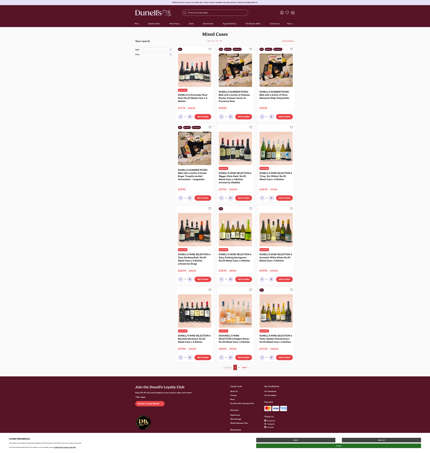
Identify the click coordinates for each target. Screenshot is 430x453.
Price (137, 54)
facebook (271, 421)
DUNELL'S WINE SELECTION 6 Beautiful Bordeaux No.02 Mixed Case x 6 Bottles (194, 339)
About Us (234, 391)
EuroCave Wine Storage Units (242, 403)
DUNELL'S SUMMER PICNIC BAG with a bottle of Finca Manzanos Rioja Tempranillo (274, 95)
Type (137, 50)
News (232, 399)
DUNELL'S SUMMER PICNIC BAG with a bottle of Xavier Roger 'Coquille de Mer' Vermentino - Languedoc (193, 174)
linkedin (270, 427)
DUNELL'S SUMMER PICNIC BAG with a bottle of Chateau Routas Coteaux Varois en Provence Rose (234, 96)
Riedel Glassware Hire (239, 423)
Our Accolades (270, 395)
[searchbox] (215, 13)
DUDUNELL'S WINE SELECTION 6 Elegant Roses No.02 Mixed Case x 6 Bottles (234, 339)
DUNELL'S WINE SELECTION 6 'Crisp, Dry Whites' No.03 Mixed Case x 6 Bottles (275, 176)
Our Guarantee (270, 391)
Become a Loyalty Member (149, 403)
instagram (271, 424)
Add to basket (203, 116)
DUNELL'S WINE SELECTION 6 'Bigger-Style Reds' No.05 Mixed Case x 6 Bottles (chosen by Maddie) (235, 177)
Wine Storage (235, 419)
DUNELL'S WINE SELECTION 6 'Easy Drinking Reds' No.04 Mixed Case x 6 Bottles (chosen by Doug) (194, 259)
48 (221, 41)
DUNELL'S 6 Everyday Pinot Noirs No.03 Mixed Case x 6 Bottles (192, 98)
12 (213, 41)
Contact (233, 395)
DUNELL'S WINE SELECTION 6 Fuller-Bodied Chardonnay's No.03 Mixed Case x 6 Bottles (275, 339)
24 (217, 41)
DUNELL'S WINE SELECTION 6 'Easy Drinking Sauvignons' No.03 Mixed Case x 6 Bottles (235, 257)
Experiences (235, 415)
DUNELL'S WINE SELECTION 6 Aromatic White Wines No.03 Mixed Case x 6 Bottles (275, 257)
